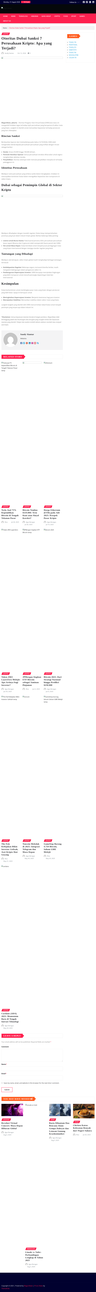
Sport (73, 16)
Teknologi (23, 16)
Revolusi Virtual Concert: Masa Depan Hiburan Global (12, 1126)
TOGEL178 (72, 42)
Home (5, 16)
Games (82, 16)
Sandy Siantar (9, 53)
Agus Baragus (30, 522)
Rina (6, 522)
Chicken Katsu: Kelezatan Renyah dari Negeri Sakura (82, 1128)
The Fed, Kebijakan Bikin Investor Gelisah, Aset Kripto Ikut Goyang (9, 849)
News (13, 16)
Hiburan (34, 16)
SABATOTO (72, 50)
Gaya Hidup (46, 16)
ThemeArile (5, 1288)
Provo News (38, 1286)
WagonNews (28, 1286)
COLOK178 (72, 58)
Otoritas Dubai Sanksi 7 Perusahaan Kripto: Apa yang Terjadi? (29, 28)
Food (65, 16)
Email (3, 1074)
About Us (7, 21)
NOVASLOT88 (73, 55)
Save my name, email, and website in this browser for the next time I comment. (31, 1083)
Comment (5, 1047)
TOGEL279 (72, 47)
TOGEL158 (72, 52)
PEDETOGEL (73, 45)
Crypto (57, 16)
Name (4, 1064)
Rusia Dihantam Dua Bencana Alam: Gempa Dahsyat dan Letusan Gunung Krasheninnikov (59, 1128)
